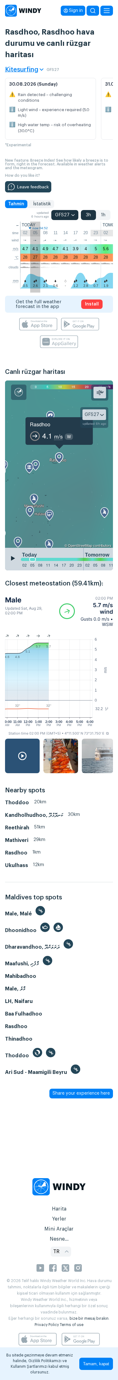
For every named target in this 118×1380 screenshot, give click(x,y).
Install (92, 304)
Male (13, 600)
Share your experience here (81, 1093)
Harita (59, 1208)
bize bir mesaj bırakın (89, 1318)
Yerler (59, 1218)
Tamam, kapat (96, 1363)
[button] (86, 611)
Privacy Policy (47, 1325)
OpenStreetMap (80, 545)
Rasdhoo (40, 424)
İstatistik (42, 204)
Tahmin (16, 204)
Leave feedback (33, 186)
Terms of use (71, 1325)
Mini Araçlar (59, 1229)
